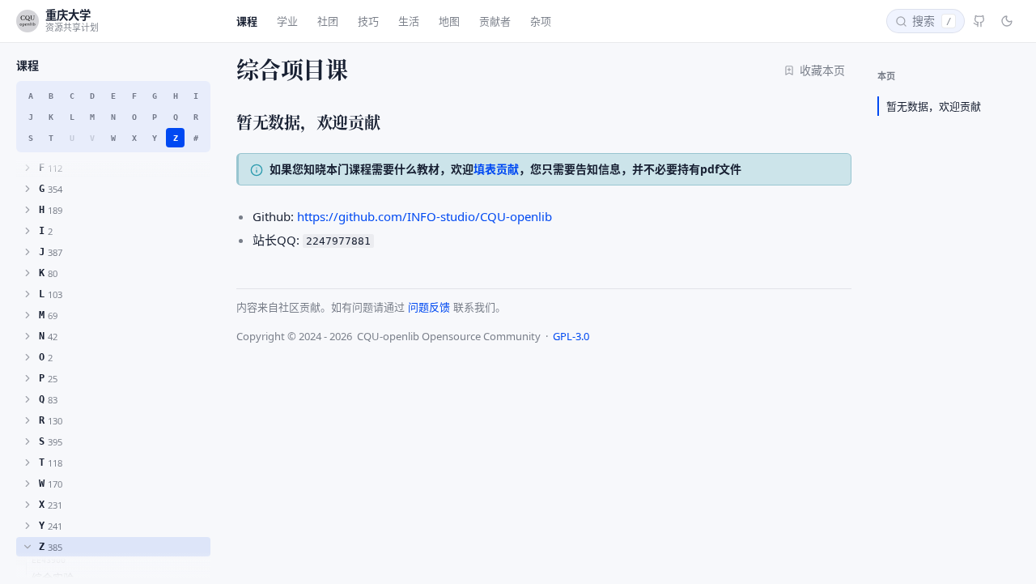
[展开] (27, 168)
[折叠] (27, 547)
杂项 (540, 21)
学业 (287, 21)
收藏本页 (822, 70)
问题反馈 (429, 307)
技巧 (368, 21)
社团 (327, 21)
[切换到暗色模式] (1007, 21)
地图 (449, 21)
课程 (246, 21)
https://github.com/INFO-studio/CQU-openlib (424, 216)
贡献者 (495, 21)
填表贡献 (496, 169)
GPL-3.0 (571, 336)
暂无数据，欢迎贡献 (933, 106)
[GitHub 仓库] (979, 21)
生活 (408, 21)
